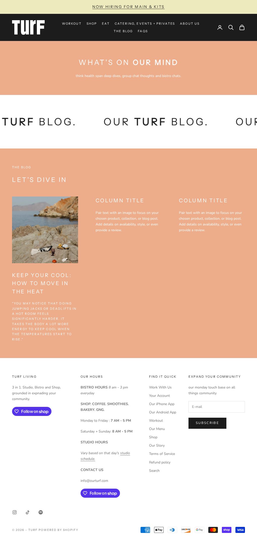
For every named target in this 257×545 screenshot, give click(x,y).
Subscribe (207, 423)
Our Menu (157, 428)
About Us (190, 23)
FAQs (143, 31)
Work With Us (160, 387)
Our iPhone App (161, 404)
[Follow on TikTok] (27, 512)
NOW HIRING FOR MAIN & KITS (128, 6)
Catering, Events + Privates (145, 23)
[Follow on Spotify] (40, 512)
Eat (105, 23)
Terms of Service (162, 453)
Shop (92, 23)
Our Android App (162, 412)
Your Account (159, 395)
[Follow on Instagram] (14, 512)
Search (154, 470)
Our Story (157, 445)
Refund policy (159, 462)
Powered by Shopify (59, 530)
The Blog (123, 31)
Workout (72, 23)
